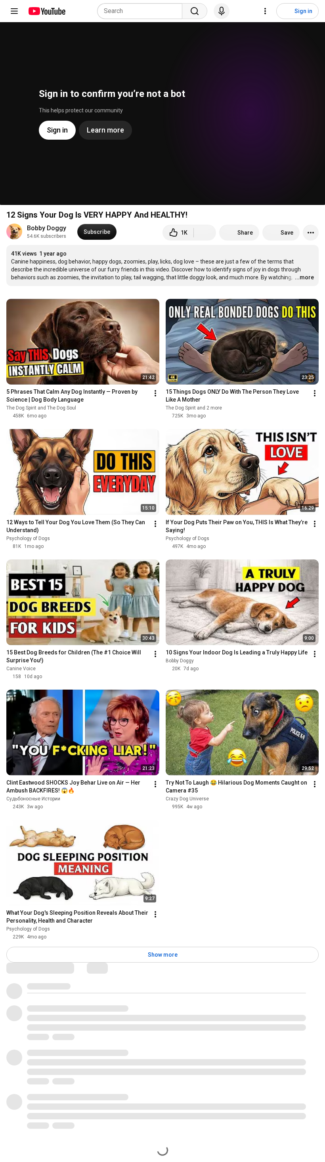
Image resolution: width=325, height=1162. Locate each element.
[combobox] (142, 11)
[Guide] (14, 11)
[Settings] (265, 11)
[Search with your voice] (221, 11)
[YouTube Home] (46, 11)
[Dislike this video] (205, 233)
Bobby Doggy (46, 228)
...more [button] (304, 277)
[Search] (194, 11)
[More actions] (311, 233)
